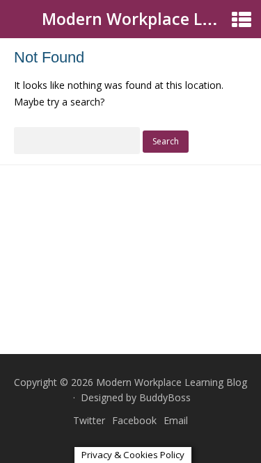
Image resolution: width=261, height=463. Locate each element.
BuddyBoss (165, 397)
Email (176, 420)
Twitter (89, 420)
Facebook (134, 420)
